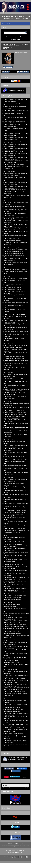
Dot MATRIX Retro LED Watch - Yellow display (16, 494)
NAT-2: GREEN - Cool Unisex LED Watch (15, 691)
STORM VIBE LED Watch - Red (13, 707)
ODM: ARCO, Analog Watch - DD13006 (14, 630)
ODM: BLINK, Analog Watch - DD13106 (14, 253)
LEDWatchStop (20, 850)
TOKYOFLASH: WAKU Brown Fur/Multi (14, 132)
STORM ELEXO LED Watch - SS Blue (14, 358)
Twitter (17, 822)
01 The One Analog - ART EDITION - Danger (16, 278)
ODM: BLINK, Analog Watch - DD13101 (14, 251)
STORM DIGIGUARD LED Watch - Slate (15, 564)
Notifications (6, 754)
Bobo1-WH (21, 16)
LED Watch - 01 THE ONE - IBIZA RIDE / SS (16, 315)
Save (7, 777)
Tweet (24, 777)
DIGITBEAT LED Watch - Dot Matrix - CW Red (16, 626)
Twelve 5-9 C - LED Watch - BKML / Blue (15, 563)
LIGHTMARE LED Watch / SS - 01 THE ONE (16, 459)
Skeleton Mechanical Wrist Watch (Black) (15, 177)
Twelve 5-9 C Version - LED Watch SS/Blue (15, 679)
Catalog (8, 16)
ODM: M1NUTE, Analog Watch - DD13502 (15, 512)
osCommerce (19, 852)
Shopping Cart (7, 96)
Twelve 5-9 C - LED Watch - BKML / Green (15, 608)
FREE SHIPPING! (7, 792)
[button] (8, 18)
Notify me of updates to (17, 759)
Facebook (17, 832)
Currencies (5, 781)
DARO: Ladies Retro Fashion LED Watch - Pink (16, 628)
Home (3, 16)
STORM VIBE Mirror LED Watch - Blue (14, 356)
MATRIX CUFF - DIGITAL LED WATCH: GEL (16, 414)
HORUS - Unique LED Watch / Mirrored (14, 164)
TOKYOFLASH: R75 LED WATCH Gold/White (16, 190)
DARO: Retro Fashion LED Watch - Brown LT (16, 624)
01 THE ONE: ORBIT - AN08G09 (13, 289)
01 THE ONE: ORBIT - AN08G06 (13, 313)
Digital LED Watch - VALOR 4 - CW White (15, 410)
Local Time (5, 813)
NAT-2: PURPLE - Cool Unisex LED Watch (15, 595)
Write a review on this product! (16, 90)
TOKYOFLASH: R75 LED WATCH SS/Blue (15, 510)
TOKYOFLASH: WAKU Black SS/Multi (14, 152)
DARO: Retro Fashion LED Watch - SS (14, 727)
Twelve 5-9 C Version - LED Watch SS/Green (16, 249)
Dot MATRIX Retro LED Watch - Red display (16, 269)
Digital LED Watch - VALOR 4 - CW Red (15, 528)
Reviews (28, 16)
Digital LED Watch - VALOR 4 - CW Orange (15, 412)
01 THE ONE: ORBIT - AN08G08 (13, 287)
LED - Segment (14, 16)
